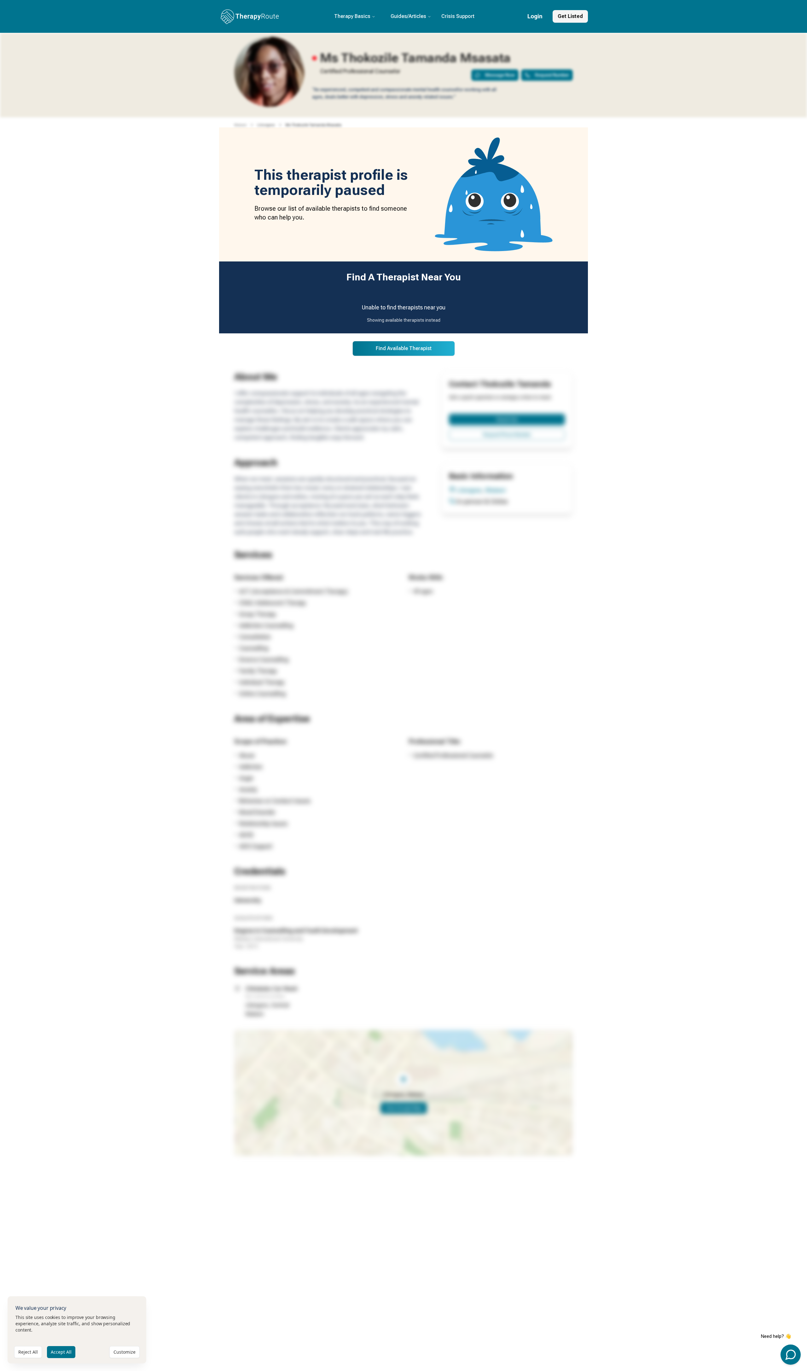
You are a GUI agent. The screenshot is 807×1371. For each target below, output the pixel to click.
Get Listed (570, 16)
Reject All (28, 1352)
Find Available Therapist (404, 348)
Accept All (61, 1352)
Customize (124, 1352)
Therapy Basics (352, 16)
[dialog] (77, 1329)
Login (535, 16)
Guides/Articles (408, 16)
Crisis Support (457, 16)
